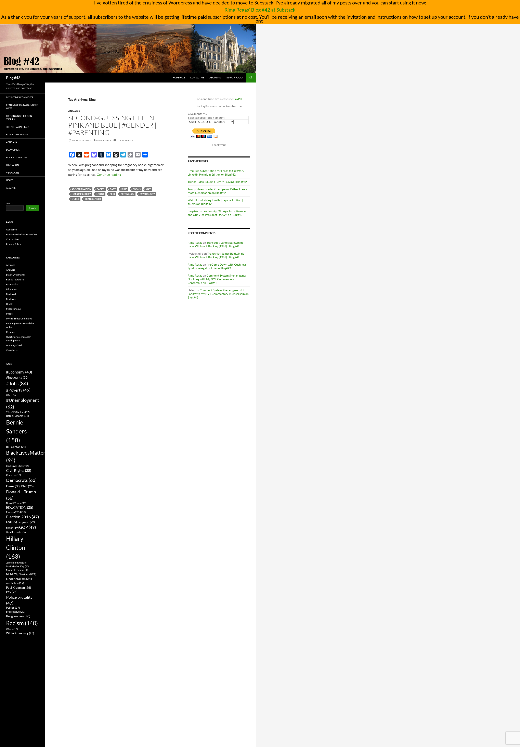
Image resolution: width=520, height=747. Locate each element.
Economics (13, 149)
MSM (12, 574)
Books (137, 189)
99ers (11, 412)
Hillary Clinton (15, 547)
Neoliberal (27, 574)
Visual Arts (12, 172)
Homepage (179, 77)
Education (12, 165)
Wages (12, 629)
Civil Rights (18, 470)
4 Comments (125, 140)
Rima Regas (103, 140)
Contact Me (197, 77)
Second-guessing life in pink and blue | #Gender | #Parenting (112, 125)
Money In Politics (17, 569)
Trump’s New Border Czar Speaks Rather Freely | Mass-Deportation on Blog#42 (218, 190)
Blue (124, 189)
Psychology (147, 194)
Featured (11, 294)
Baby (113, 189)
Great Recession (16, 532)
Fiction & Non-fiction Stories (19, 118)
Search (9, 203)
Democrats (21, 480)
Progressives (18, 616)
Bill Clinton (16, 446)
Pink (112, 194)
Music (9, 313)
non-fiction (15, 583)
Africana (11, 142)
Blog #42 (13, 77)
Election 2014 (16, 512)
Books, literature (16, 157)
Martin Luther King (17, 566)
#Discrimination (81, 189)
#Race (11, 395)
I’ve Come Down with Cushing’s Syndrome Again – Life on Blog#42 (217, 266)
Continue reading (111, 174)
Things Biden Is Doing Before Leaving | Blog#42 (217, 181)
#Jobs (17, 383)
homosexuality (81, 194)
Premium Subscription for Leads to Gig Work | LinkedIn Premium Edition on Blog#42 (217, 172)
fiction (12, 527)
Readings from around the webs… (22, 107)
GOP (27, 527)
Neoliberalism (19, 579)
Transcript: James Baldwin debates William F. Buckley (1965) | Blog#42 (216, 244)
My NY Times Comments (19, 97)
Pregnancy (127, 194)
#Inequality (17, 377)
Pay (11, 592)
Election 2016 (22, 517)
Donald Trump (16, 503)
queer (75, 199)
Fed (11, 522)
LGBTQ (100, 194)
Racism (22, 623)
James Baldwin (16, 562)
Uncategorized (14, 345)
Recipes (10, 331)
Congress (13, 475)
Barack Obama (17, 415)
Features (10, 299)
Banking (23, 412)
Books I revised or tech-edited (22, 234)
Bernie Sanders (16, 431)
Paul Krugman (18, 587)
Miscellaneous (13, 308)
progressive (15, 611)
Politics (13, 607)
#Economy (19, 372)
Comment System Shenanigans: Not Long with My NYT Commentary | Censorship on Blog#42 (217, 279)
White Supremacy (20, 633)
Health (10, 180)
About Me (215, 77)
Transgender (93, 199)
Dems (13, 486)
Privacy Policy (235, 77)
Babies (100, 189)
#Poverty (18, 390)
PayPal (237, 99)
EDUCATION (19, 507)
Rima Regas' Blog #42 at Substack (260, 10)
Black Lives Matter (17, 134)
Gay (148, 189)
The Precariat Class (17, 127)
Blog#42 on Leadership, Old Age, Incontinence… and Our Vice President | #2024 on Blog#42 (218, 212)
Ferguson (26, 522)
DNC (27, 486)
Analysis (74, 110)
